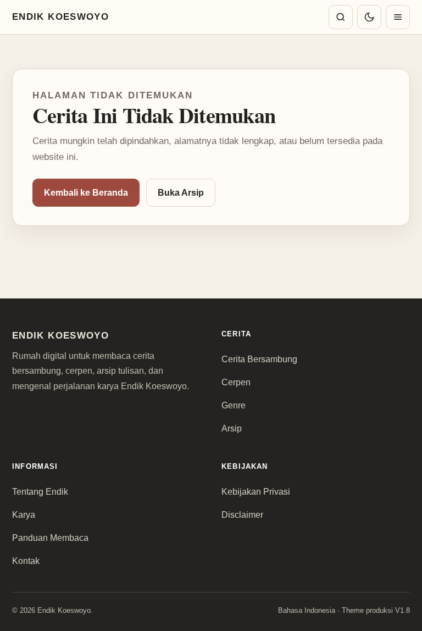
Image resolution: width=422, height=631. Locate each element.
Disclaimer (242, 514)
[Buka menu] (398, 17)
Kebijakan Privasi (255, 491)
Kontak (26, 561)
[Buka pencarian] (341, 17)
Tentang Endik (40, 491)
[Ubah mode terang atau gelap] (369, 17)
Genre (233, 405)
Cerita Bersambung (259, 359)
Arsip (231, 428)
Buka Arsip (181, 192)
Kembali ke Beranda (86, 192)
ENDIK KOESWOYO (60, 17)
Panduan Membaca (50, 538)
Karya (23, 514)
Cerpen (236, 382)
